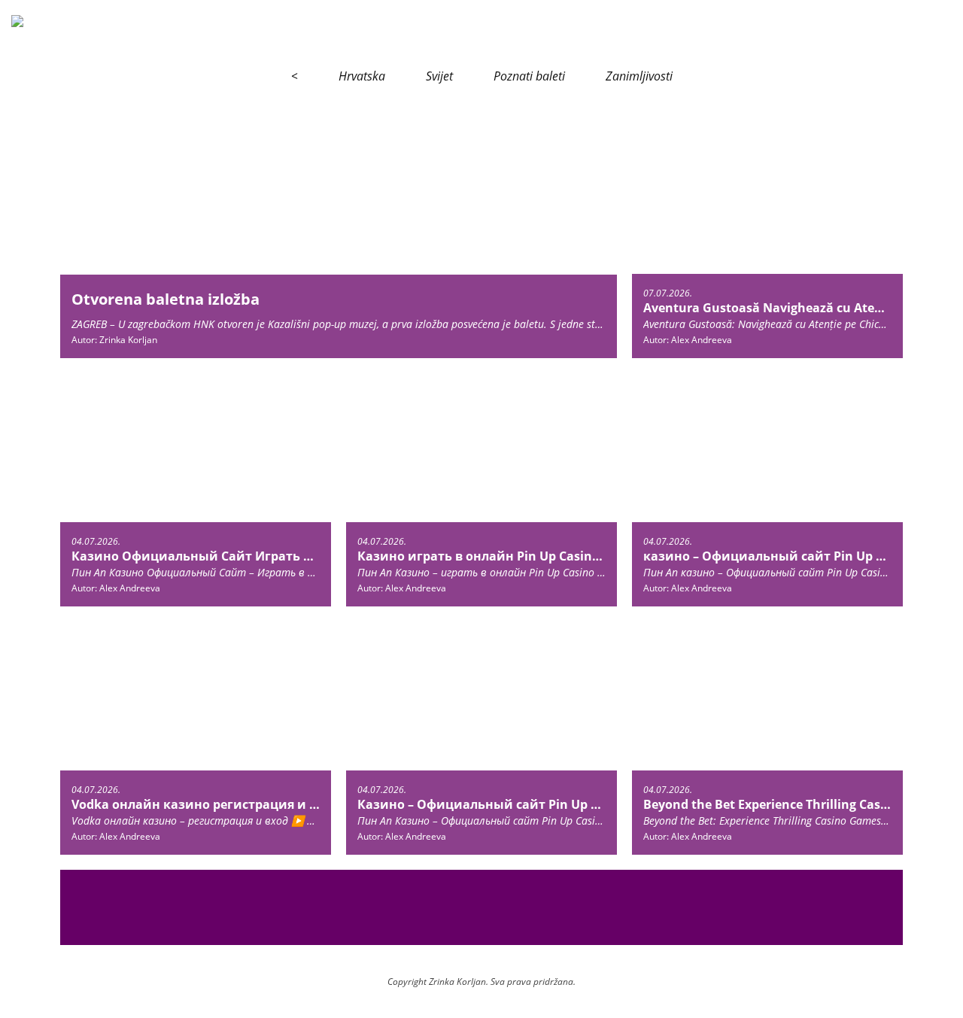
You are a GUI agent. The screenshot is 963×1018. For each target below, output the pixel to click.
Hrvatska (362, 76)
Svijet (439, 76)
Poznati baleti (529, 76)
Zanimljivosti (639, 76)
